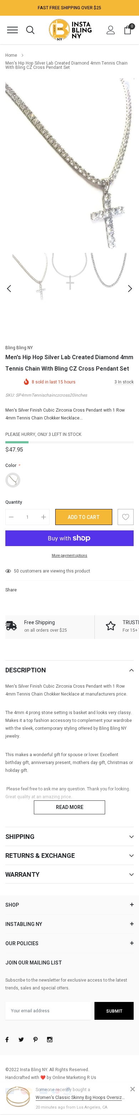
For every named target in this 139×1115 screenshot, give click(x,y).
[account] (111, 30)
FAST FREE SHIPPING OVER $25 (69, 8)
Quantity (13, 502)
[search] (30, 30)
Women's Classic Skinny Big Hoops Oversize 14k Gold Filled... (81, 1097)
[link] (30, 276)
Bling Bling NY (19, 348)
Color (12, 465)
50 (16, 571)
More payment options (69, 555)
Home (11, 55)
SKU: (10, 395)
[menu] (12, 30)
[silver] (12, 480)
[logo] (70, 30)
